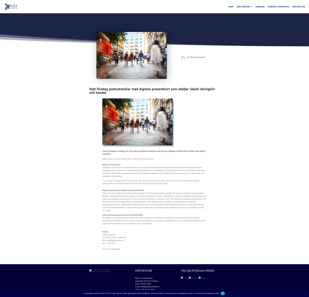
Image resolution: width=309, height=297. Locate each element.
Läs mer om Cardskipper (111, 249)
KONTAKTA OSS (298, 7)
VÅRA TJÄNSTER (243, 7)
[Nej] (306, 293)
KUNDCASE (260, 7)
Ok (223, 293)
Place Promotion (197, 57)
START (231, 7)
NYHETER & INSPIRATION (278, 7)
